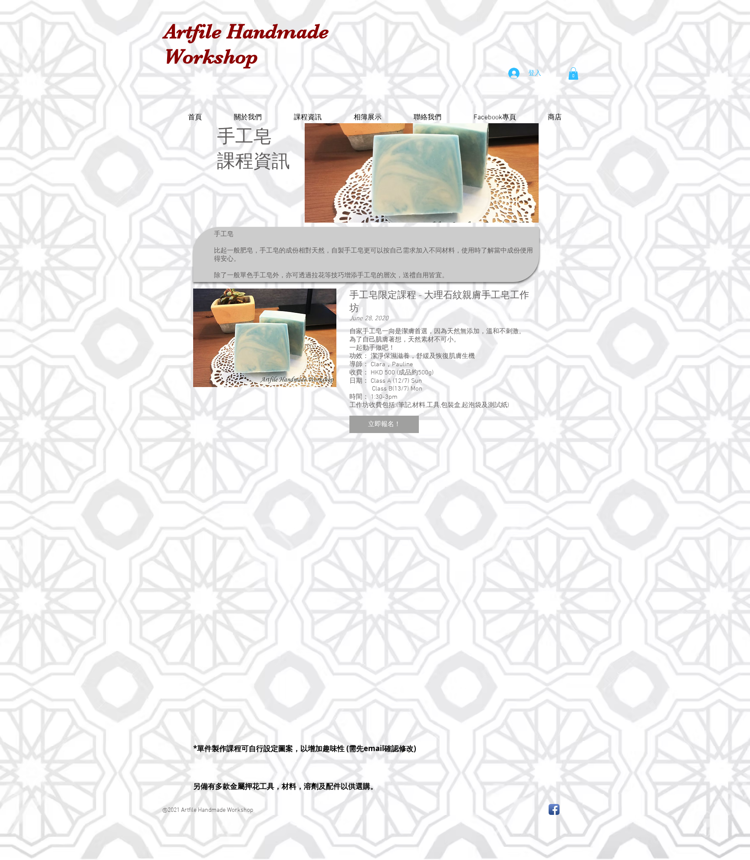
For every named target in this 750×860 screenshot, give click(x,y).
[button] (573, 73)
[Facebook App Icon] (554, 809)
